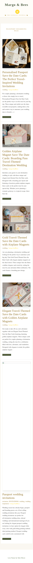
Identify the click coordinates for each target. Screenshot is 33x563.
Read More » (6, 117)
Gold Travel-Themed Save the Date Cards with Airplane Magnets (15, 241)
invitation (5, 501)
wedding (5, 90)
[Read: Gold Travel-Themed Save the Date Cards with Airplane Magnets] (16, 219)
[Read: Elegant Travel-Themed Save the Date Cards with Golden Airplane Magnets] (16, 294)
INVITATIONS (14, 501)
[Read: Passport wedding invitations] (16, 426)
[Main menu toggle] (17, 12)
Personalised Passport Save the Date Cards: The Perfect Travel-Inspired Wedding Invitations (15, 79)
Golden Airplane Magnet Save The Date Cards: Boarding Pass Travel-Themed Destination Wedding (15, 158)
